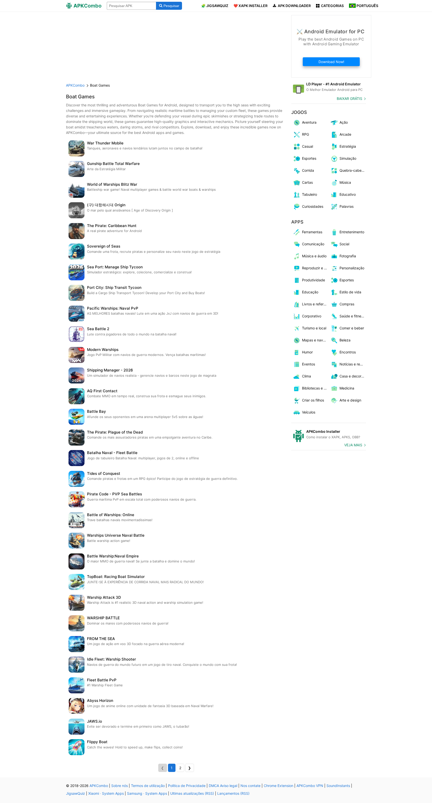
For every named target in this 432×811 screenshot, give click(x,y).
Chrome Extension (278, 785)
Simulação (348, 158)
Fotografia (348, 256)
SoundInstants (338, 785)
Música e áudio (314, 256)
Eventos (308, 364)
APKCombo (75, 85)
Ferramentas (312, 232)
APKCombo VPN (309, 785)
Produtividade (313, 280)
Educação (310, 292)
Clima (306, 376)
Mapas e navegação (315, 340)
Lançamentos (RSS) (233, 793)
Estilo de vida (350, 292)
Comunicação (313, 244)
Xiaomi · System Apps (106, 793)
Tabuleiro (309, 194)
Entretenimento (352, 232)
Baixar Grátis (349, 98)
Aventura (309, 122)
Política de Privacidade (187, 785)
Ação (344, 122)
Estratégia (348, 146)
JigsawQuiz (75, 793)
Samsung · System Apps (147, 793)
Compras (347, 304)
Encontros (348, 352)
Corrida (308, 170)
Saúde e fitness (352, 316)
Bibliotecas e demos (315, 388)
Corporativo (311, 316)
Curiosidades (312, 206)
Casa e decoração (353, 376)
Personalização (352, 268)
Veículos (308, 412)
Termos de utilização (148, 785)
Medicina (347, 388)
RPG (305, 134)
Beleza (345, 340)
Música (345, 182)
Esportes (309, 158)
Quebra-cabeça (353, 170)
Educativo (348, 194)
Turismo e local (314, 328)
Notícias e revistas (353, 364)
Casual (307, 146)
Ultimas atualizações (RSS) (192, 793)
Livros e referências (315, 304)
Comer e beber (352, 328)
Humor (307, 352)
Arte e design (350, 400)
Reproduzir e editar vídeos (315, 268)
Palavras (347, 206)
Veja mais (353, 445)
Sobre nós (119, 785)
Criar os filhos (313, 400)
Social (344, 244)
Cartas (307, 182)
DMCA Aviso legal (223, 785)
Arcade (345, 134)
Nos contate (250, 785)
